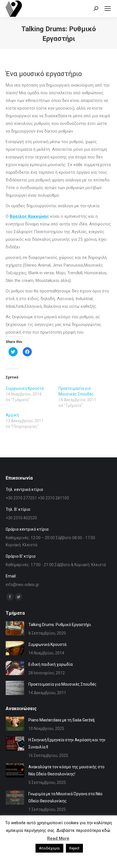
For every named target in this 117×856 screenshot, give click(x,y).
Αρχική (12, 415)
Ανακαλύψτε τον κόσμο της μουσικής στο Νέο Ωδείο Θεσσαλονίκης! (66, 770)
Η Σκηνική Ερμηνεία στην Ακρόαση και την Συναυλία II (66, 743)
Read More (58, 838)
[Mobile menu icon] (107, 8)
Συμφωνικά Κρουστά (25, 388)
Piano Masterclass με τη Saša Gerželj (61, 720)
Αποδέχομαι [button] (49, 848)
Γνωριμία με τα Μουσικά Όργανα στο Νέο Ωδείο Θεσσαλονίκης (65, 797)
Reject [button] (74, 848)
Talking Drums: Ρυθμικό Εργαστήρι (59, 624)
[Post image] (15, 628)
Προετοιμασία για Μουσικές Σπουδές (62, 684)
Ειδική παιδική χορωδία (50, 664)
